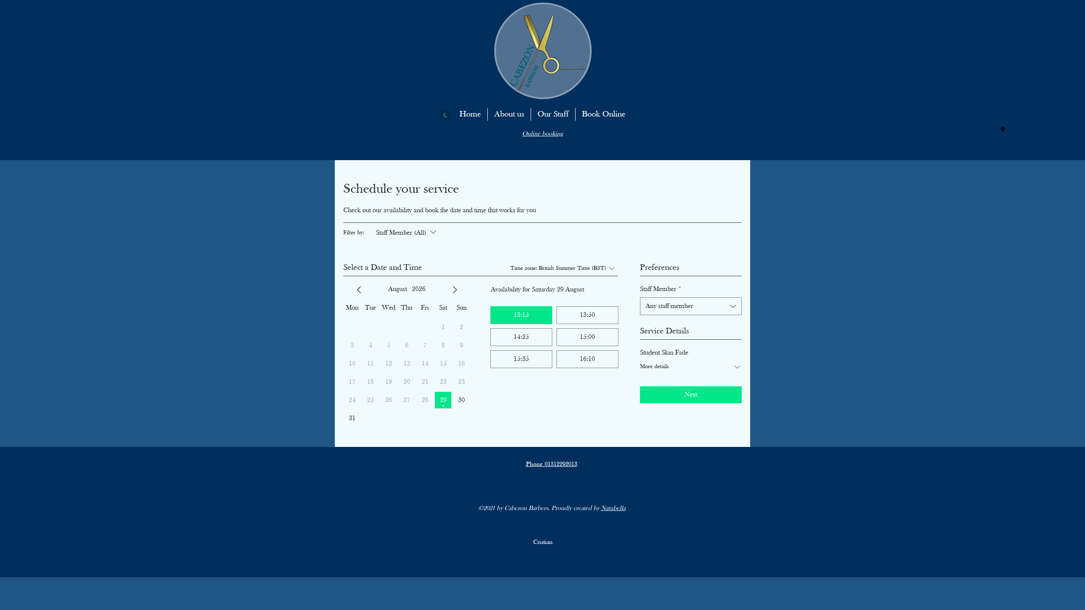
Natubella (613, 508)
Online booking (542, 134)
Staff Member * (661, 289)
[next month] (455, 290)
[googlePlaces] (1003, 129)
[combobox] (691, 306)
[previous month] (359, 290)
